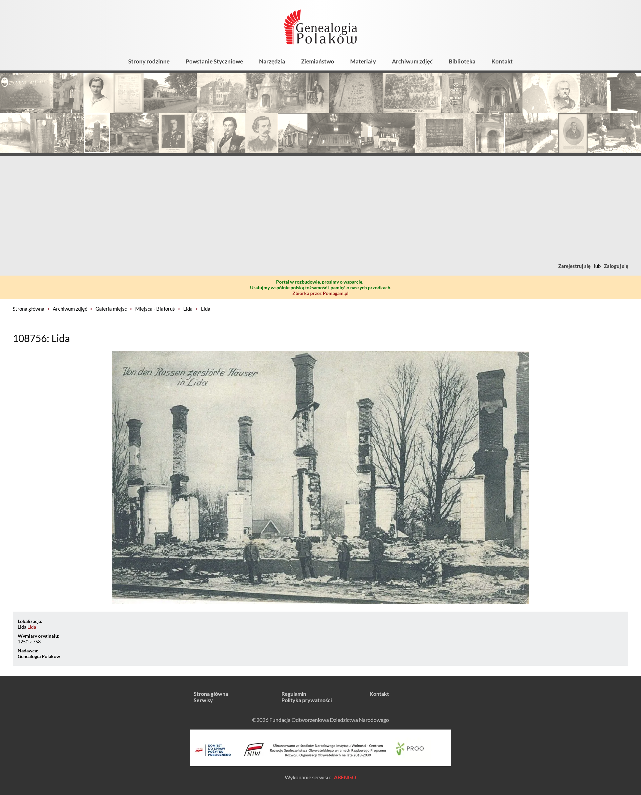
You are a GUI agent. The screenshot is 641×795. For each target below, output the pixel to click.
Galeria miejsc (111, 309)
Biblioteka (462, 61)
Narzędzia (272, 61)
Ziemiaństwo (317, 61)
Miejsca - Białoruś (155, 309)
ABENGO (345, 777)
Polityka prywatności (306, 700)
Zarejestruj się (574, 266)
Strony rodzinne (149, 61)
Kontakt (502, 61)
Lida (188, 309)
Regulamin (293, 693)
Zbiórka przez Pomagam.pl (320, 293)
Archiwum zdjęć (412, 61)
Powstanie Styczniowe (214, 61)
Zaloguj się (616, 266)
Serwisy (203, 700)
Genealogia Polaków (39, 656)
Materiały (363, 61)
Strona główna (28, 309)
